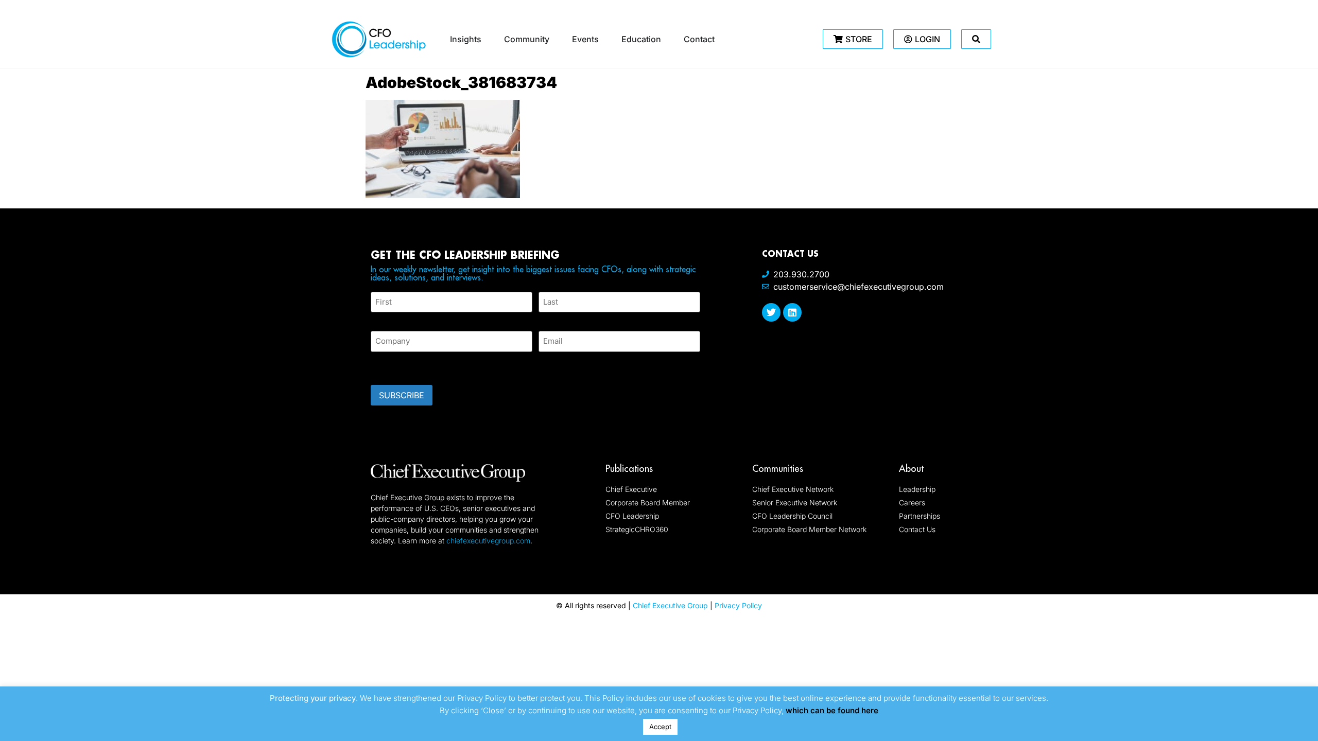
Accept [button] (660, 726)
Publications (629, 468)
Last (546, 318)
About (911, 468)
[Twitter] (771, 312)
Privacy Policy (738, 605)
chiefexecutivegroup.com (488, 540)
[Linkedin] (792, 312)
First (379, 318)
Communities (777, 468)
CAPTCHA (391, 365)
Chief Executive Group (670, 605)
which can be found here (832, 710)
